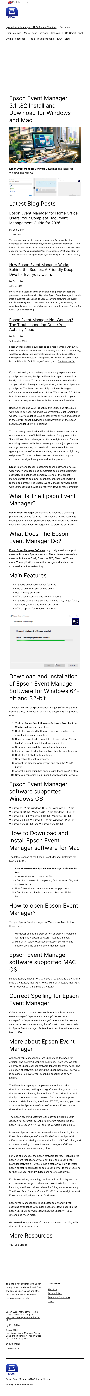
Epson (12, 466)
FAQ (59, 38)
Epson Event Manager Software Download (33, 168)
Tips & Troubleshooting (41, 38)
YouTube (14, 1244)
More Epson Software (36, 33)
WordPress (31, 1384)
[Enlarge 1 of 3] (29, 181)
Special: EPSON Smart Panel (67, 33)
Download (65, 27)
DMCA (51, 1301)
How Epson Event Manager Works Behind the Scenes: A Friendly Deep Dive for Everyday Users (41, 269)
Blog (67, 38)
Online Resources (15, 38)
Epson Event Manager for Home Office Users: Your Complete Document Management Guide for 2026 (43, 218)
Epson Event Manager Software (27, 550)
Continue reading (71, 254)
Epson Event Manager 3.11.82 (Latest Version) (31, 27)
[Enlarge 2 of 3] (53, 181)
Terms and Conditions (59, 1297)
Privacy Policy (55, 1293)
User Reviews (13, 33)
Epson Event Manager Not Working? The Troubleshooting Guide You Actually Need (41, 324)
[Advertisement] (45, 62)
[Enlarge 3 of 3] (78, 181)
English (16, 2)
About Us (52, 1289)
